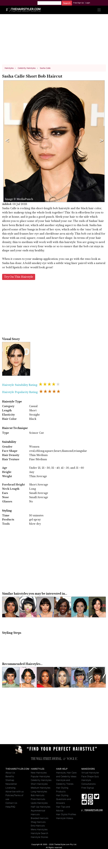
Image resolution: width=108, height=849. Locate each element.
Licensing (10, 787)
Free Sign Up (78, 3)
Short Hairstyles (39, 784)
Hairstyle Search (39, 833)
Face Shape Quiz (90, 776)
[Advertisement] (54, 40)
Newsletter (11, 784)
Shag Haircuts (38, 822)
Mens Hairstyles (39, 829)
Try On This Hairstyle (18, 276)
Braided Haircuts (39, 818)
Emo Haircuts (38, 825)
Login (88, 3)
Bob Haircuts (37, 795)
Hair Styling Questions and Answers (63, 799)
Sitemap (9, 780)
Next (101, 141)
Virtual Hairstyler (90, 772)
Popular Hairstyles (40, 776)
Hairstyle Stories (39, 837)
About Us (10, 772)
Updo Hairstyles (39, 803)
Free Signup (87, 787)
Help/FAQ (10, 806)
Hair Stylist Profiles (66, 814)
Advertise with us (14, 791)
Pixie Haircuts (38, 799)
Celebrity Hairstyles (41, 780)
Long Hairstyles (39, 791)
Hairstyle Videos (64, 818)
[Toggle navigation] (99, 10)
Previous (6, 141)
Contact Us (11, 803)
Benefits (9, 776)
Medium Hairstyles (40, 787)
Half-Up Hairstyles (40, 806)
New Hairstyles (39, 772)
